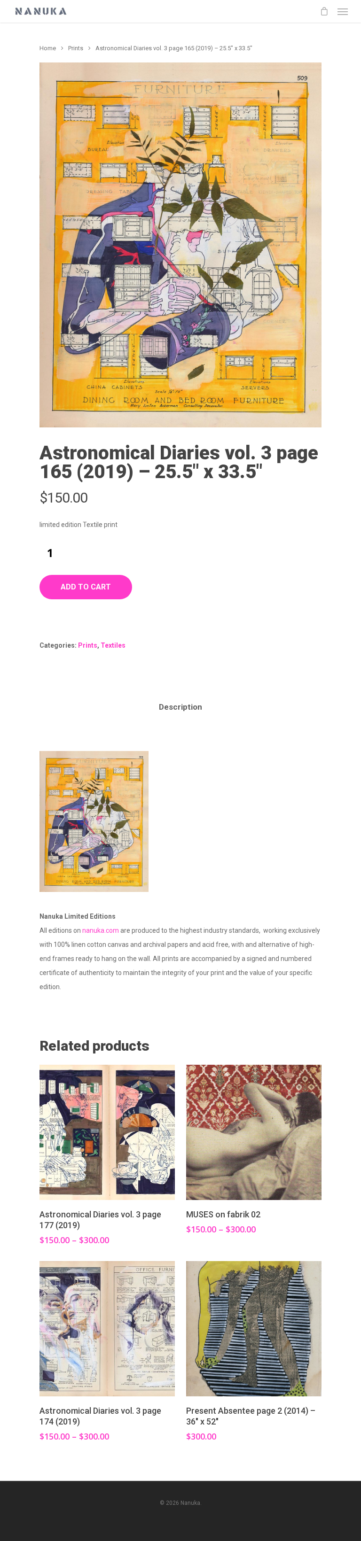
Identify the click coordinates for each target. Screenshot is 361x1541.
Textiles (113, 645)
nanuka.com (100, 930)
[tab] (180, 707)
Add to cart (86, 586)
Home (47, 48)
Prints (75, 48)
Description (180, 707)
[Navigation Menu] (342, 11)
